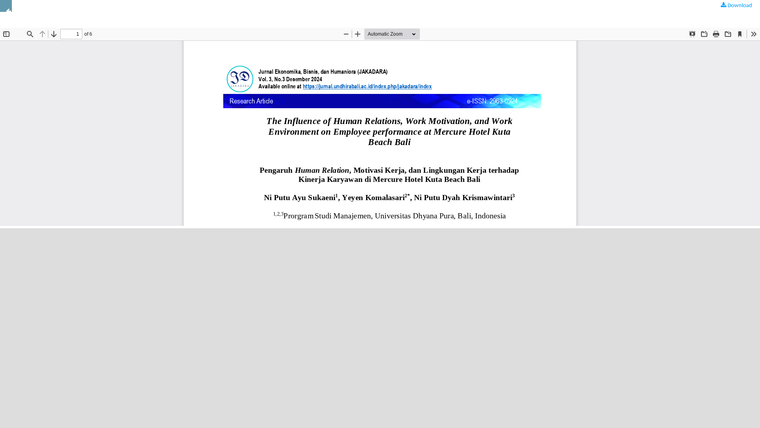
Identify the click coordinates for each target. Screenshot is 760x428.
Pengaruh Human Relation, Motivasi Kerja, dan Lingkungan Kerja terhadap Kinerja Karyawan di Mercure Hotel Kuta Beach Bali (156, 12)
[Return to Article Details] (6, 6)
